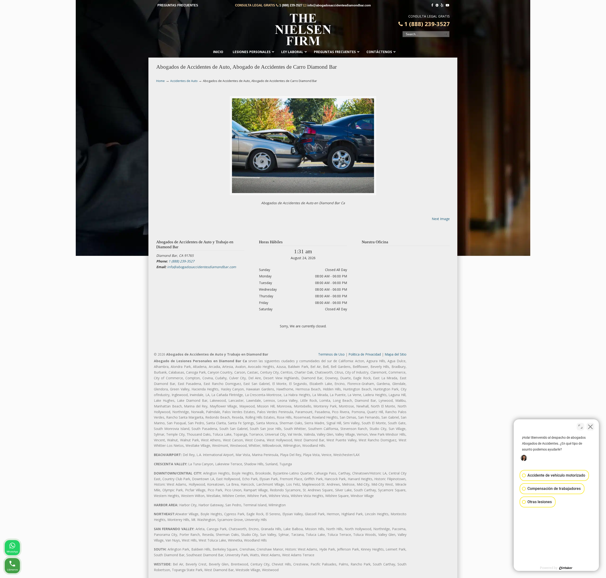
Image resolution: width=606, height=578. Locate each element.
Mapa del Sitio (395, 354)
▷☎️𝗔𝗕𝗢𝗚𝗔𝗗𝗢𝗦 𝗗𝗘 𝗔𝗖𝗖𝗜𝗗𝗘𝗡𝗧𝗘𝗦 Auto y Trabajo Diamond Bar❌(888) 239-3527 (303, 29)
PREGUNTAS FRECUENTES (177, 5)
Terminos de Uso (331, 354)
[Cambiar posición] (580, 426)
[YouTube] (447, 5)
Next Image (441, 219)
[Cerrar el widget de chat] (590, 426)
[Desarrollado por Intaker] (566, 568)
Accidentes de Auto (184, 81)
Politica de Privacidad (364, 354)
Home (160, 81)
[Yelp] (442, 5)
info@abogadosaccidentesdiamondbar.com (339, 5)
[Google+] (437, 5)
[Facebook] (432, 5)
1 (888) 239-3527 (290, 5)
